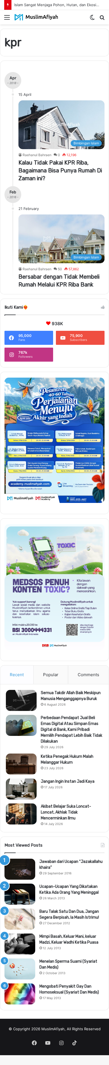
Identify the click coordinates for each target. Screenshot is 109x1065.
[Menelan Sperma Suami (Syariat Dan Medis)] (19, 968)
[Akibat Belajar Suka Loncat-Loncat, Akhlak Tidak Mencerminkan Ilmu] (21, 813)
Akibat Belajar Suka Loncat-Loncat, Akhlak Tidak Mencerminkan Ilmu (66, 812)
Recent (17, 674)
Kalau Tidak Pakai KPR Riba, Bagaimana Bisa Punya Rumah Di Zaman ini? (60, 170)
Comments (88, 674)
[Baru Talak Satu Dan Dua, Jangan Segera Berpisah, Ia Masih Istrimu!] (19, 919)
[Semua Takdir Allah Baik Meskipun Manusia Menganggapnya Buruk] (21, 700)
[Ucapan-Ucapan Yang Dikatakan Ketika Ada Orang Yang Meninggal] (19, 894)
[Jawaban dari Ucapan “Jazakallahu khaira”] (19, 869)
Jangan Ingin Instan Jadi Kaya (67, 781)
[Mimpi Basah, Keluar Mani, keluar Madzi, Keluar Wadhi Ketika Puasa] (19, 944)
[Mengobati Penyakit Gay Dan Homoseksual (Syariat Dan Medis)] (19, 993)
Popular (50, 674)
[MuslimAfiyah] (36, 17)
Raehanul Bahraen (37, 155)
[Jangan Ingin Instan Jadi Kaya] (21, 789)
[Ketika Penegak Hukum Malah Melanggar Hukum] (21, 764)
